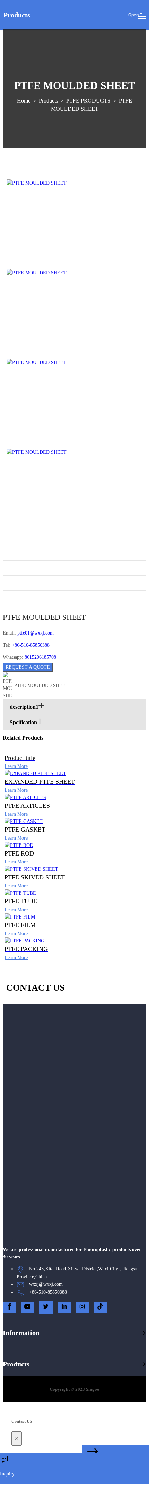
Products (48, 101)
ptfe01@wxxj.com (35, 633)
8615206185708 (40, 657)
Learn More (16, 766)
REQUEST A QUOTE (28, 667)
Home (23, 101)
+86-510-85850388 (31, 645)
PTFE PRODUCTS (88, 101)
